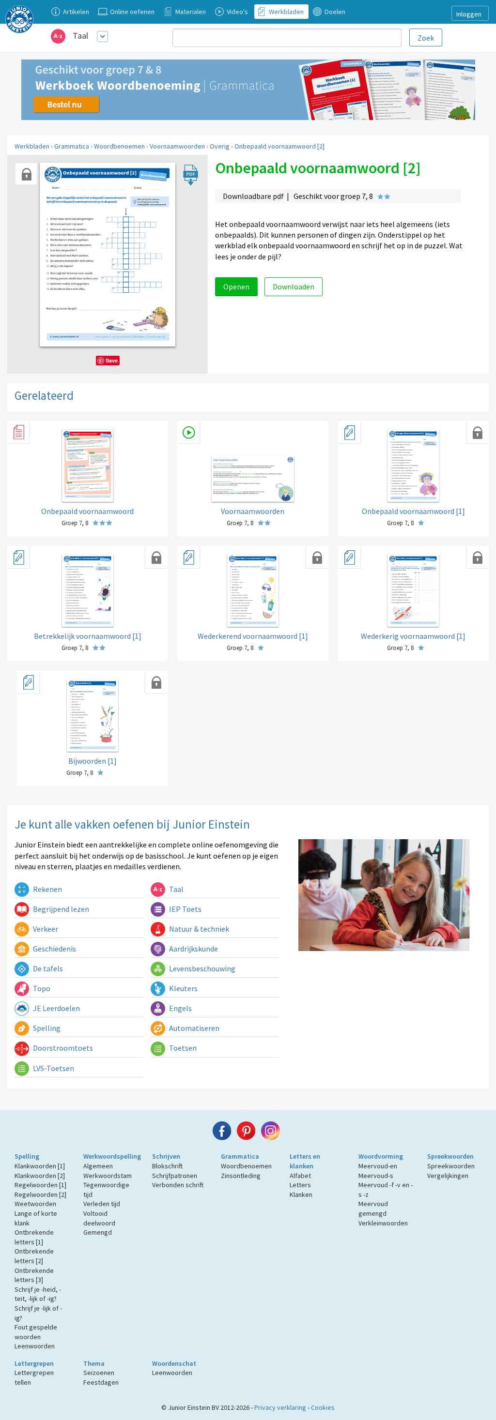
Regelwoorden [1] (40, 1184)
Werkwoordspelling (112, 1156)
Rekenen (46, 889)
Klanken (301, 1194)
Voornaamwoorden (177, 146)
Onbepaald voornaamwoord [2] (279, 146)
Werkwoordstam (107, 1175)
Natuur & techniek (198, 929)
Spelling (46, 1028)
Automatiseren (193, 1028)
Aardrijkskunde (193, 948)
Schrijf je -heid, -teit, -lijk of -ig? (38, 1294)
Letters (300, 1184)
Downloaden (293, 286)
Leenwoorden (35, 1346)
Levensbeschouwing (201, 968)
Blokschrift (167, 1166)
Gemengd (97, 1232)
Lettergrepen (34, 1363)
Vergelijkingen (447, 1175)
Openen (236, 286)
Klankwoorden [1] (40, 1166)
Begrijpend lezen (60, 909)
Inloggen (468, 14)
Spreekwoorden (450, 1156)
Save (112, 360)
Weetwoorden (35, 1203)
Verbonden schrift (177, 1184)
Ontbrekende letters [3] (34, 1275)
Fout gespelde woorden (36, 1332)
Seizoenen (98, 1372)
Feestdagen (101, 1382)
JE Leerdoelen (55, 1008)
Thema (94, 1363)
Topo (40, 988)
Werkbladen (32, 146)
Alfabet (300, 1175)
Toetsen (182, 1048)
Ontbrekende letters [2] (34, 1256)
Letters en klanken (305, 1161)
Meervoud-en (377, 1166)
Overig (220, 146)
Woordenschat (174, 1363)
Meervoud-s (375, 1175)
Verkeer (44, 929)
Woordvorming (380, 1156)
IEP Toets (185, 909)
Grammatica (71, 146)
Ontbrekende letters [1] (34, 1237)
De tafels (47, 968)
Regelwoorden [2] (40, 1194)
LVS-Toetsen (52, 1068)
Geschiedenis (53, 948)
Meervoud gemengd (373, 1208)
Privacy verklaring (280, 1407)
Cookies (323, 1407)
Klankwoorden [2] (40, 1175)
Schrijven (166, 1156)
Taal (80, 35)
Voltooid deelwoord (99, 1218)
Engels (180, 1008)
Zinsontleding (241, 1175)
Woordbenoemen (119, 146)
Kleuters (183, 988)
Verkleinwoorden (383, 1223)
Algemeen (98, 1166)
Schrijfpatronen (174, 1175)
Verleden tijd (101, 1203)
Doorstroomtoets (62, 1048)
